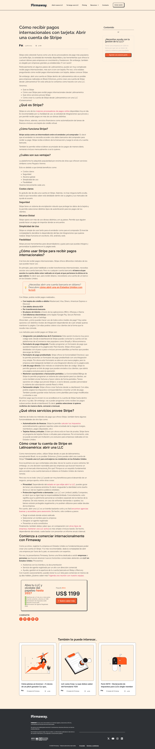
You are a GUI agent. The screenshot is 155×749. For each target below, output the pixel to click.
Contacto (105, 5)
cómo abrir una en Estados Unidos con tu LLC (55, 288)
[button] (21, 619)
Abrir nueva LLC (57, 5)
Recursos (93, 5)
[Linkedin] (122, 738)
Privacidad (82, 745)
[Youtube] (113, 738)
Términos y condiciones (93, 745)
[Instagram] (117, 738)
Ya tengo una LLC (72, 5)
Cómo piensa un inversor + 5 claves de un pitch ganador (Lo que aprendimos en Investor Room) (36, 686)
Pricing (84, 5)
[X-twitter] (108, 738)
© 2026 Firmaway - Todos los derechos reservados (63, 745)
